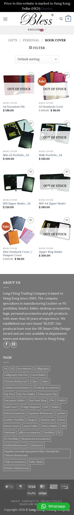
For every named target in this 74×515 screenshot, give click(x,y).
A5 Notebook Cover (51, 106)
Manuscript (48, 419)
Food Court (10, 407)
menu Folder (30, 426)
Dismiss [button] (46, 8)
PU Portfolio (11, 438)
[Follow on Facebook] (6, 344)
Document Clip (48, 394)
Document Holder (14, 400)
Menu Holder (50, 426)
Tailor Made (36, 461)
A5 (12, 368)
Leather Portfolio (14, 419)
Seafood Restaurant (15, 445)
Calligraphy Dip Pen (16, 375)
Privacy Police (51, 501)
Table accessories (14, 461)
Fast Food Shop (38, 400)
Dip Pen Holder (26, 394)
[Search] (61, 19)
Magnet (32, 419)
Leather (61, 413)
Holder (56, 407)
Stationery (37, 445)
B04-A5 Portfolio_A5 (16, 155)
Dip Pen (9, 394)
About (15, 501)
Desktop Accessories (47, 387)
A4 (5, 368)
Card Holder (39, 375)
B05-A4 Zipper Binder (52, 203)
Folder (62, 400)
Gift (45, 407)
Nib (63, 426)
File (52, 400)
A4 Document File (14, 106)
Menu (61, 419)
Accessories (25, 368)
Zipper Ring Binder (50, 252)
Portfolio (49, 432)
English (34, 29)
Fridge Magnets (30, 407)
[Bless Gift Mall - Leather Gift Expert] (37, 19)
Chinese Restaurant (16, 381)
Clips (34, 381)
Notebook (9, 432)
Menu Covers (12, 426)
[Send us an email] (13, 344)
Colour (45, 381)
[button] (5, 19)
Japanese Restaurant (40, 413)
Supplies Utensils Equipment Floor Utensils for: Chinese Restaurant (31, 453)
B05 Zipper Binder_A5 (16, 203)
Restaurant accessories (36, 438)
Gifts (12, 40)
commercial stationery (17, 387)
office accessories (29, 432)
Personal (31, 40)
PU (59, 432)
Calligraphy (42, 368)
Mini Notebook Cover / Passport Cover (17, 253)
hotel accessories (14, 413)
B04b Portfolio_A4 (50, 155)
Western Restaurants (16, 468)
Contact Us (30, 501)
